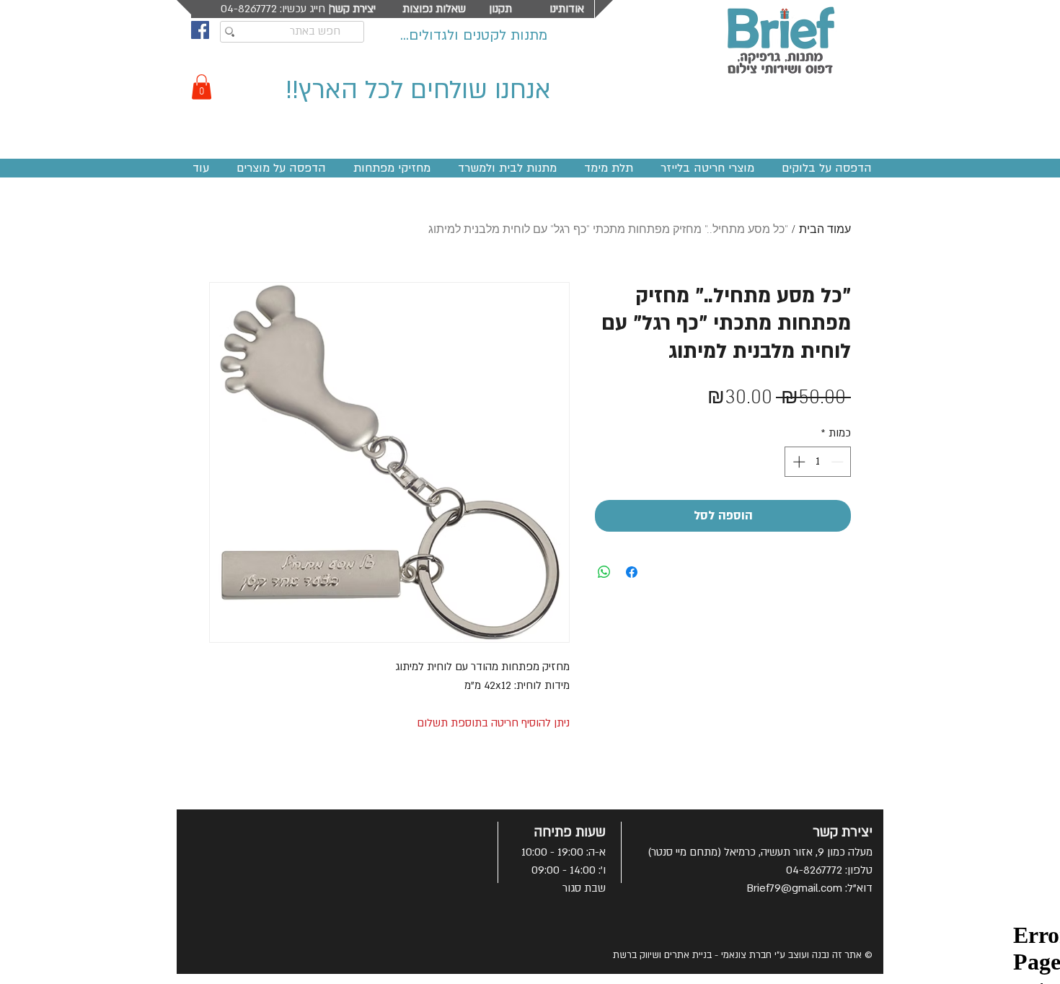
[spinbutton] (818, 461)
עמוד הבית (825, 230)
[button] (201, 87)
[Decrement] (838, 461)
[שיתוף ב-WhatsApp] (604, 572)
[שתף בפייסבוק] (631, 572)
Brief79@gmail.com (794, 888)
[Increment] (797, 461)
